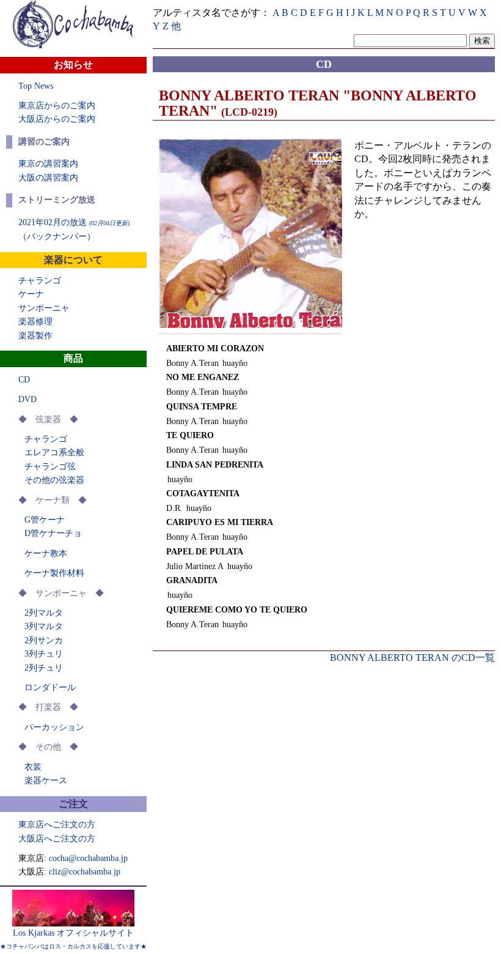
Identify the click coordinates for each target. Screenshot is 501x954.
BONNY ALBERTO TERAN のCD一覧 (412, 657)
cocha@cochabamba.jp (88, 858)
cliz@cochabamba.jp (84, 871)
